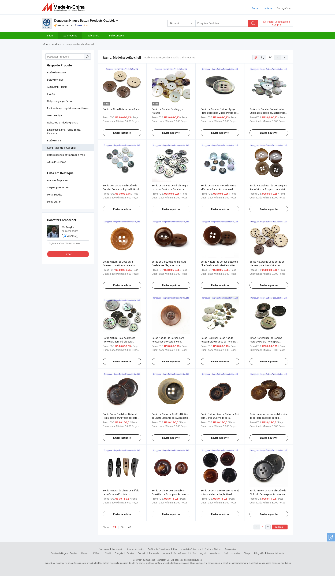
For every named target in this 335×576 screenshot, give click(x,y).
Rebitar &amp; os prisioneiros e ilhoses (67, 108)
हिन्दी (226, 553)
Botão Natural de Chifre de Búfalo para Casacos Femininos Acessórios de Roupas (121, 494)
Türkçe (247, 553)
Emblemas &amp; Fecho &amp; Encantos (64, 131)
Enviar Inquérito (122, 132)
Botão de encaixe (56, 72)
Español (130, 553)
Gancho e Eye (54, 115)
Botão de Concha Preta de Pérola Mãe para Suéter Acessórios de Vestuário (218, 189)
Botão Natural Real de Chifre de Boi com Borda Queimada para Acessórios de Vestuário (220, 417)
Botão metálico (55, 79)
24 (114, 527)
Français (119, 553)
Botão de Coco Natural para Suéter (121, 109)
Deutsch (142, 553)
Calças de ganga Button (60, 101)
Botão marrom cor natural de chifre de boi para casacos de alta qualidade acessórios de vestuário (269, 417)
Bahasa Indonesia (275, 553)
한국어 (193, 553)
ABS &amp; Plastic (57, 86)
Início (50, 35)
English (73, 553)
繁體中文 (97, 553)
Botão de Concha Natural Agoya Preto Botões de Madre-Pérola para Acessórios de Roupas (220, 112)
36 (122, 527)
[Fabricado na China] (64, 7)
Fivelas (51, 94)
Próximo (278, 527)
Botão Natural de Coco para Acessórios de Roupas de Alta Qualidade (119, 265)
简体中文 (85, 553)
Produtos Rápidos (212, 549)
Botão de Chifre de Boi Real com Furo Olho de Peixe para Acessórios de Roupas (171, 494)
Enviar (68, 254)
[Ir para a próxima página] (284, 57)
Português (154, 553)
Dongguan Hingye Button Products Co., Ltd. (84, 20)
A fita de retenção (56, 162)
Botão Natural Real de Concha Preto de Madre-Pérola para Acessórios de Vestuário (266, 341)
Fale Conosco (116, 35)
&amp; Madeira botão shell (61, 147)
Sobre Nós (93, 35)
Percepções (230, 549)
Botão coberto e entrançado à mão (66, 154)
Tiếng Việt (259, 553)
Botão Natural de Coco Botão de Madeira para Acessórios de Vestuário (267, 265)
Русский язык (180, 553)
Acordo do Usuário (135, 549)
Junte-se (268, 8)
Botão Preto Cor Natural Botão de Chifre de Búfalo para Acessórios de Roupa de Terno (269, 494)
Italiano (166, 553)
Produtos (72, 35)
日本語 (108, 553)
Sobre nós (104, 549)
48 (129, 527)
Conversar (71, 235)
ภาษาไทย (236, 553)
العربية (203, 553)
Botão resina (54, 140)
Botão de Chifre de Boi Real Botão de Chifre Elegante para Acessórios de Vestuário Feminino (170, 417)
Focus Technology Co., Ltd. (161, 559)
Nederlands (215, 553)
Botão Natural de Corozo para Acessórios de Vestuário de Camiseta (168, 341)
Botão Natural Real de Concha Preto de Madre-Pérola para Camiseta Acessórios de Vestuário (121, 341)
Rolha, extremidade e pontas (62, 122)
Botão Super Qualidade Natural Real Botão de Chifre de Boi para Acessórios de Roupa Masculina (120, 417)
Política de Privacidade (159, 549)
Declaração (117, 549)
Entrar (255, 8)
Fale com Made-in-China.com (187, 549)
